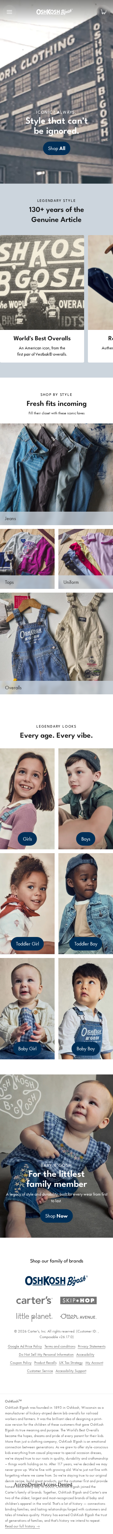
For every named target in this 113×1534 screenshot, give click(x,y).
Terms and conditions (60, 1346)
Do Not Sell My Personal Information (46, 1354)
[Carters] (34, 1300)
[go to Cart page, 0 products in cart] (103, 12)
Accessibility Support (71, 1371)
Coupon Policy (21, 1362)
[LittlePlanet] (34, 1317)
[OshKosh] (56, 1281)
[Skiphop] (78, 1300)
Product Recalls (45, 1362)
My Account (94, 1362)
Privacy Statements (91, 1346)
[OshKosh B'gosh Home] (56, 12)
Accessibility (85, 1354)
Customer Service (40, 1371)
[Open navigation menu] (9, 12)
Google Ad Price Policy (25, 1346)
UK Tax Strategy (71, 1362)
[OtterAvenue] (78, 1316)
